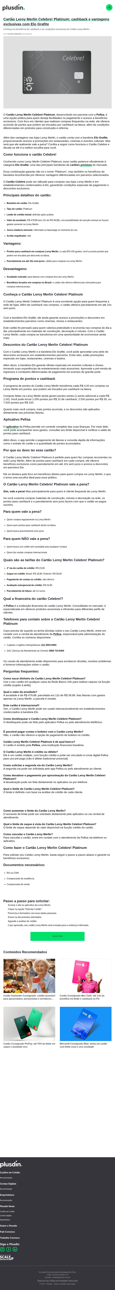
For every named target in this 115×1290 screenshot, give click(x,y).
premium (86, 164)
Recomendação (6, 1178)
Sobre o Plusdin (8, 1226)
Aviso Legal (73, 1281)
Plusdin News (7, 1206)
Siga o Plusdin (9, 1244)
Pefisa (57, 634)
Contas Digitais (8, 1184)
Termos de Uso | (43, 1281)
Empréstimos (7, 1195)
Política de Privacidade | (59, 1281)
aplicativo (12, 426)
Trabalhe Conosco (10, 1238)
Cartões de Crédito (10, 1172)
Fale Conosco (7, 1232)
